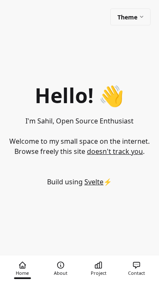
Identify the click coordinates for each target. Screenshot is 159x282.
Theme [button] (127, 17)
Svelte (93, 181)
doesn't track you (115, 151)
